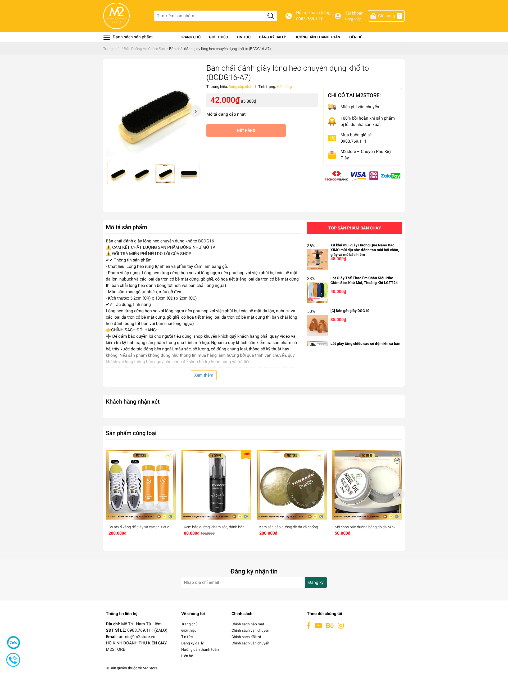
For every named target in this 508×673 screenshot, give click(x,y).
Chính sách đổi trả (246, 637)
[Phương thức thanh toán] (363, 175)
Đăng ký (316, 582)
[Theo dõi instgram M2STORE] (341, 626)
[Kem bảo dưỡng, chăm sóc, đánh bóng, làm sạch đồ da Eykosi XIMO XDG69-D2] (216, 485)
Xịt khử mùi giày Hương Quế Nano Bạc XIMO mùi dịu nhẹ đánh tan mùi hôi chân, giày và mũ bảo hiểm (364, 250)
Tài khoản (354, 13)
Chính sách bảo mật (248, 624)
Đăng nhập (353, 19)
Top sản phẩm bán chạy (354, 228)
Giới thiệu (218, 37)
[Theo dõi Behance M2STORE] (330, 626)
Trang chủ (190, 37)
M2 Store (150, 668)
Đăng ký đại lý (272, 37)
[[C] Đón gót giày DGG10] (317, 324)
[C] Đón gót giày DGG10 (349, 311)
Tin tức (243, 37)
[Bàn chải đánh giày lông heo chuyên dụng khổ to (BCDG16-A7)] (153, 111)
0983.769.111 (309, 18)
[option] (153, 111)
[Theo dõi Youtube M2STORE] (318, 626)
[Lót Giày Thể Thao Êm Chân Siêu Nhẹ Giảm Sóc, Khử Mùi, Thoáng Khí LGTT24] (317, 292)
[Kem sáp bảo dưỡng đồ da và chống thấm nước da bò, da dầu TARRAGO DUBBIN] (292, 485)
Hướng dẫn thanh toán (317, 37)
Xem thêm (203, 375)
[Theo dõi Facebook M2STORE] (308, 626)
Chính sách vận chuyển (250, 630)
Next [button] (195, 111)
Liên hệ (355, 37)
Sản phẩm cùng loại (131, 433)
